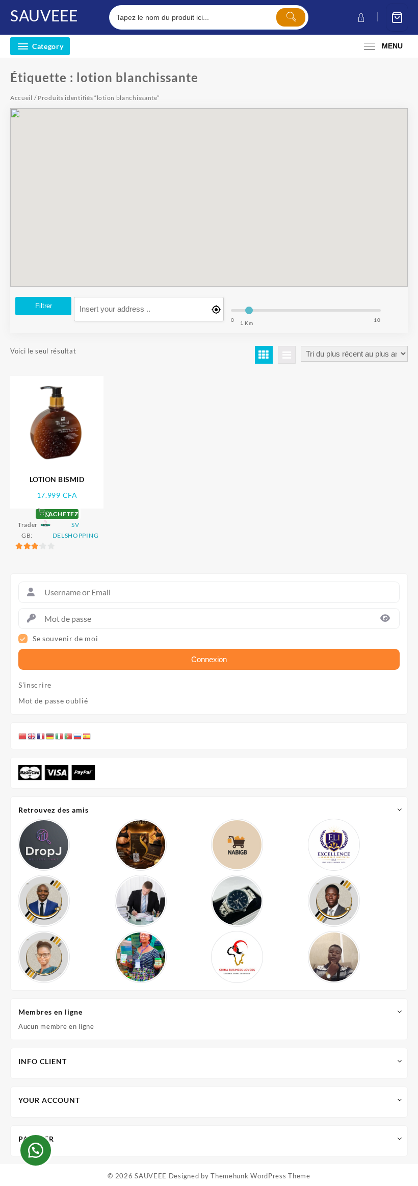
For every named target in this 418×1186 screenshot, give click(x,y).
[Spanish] (87, 735)
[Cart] (397, 17)
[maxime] (237, 900)
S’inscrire (34, 685)
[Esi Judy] (140, 956)
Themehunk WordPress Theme (260, 1176)
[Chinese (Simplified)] (23, 735)
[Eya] (43, 956)
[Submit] (290, 17)
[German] (50, 735)
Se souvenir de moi (65, 639)
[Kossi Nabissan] (237, 844)
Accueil (21, 98)
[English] (32, 735)
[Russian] (78, 735)
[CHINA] (237, 956)
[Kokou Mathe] (333, 844)
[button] (35, 1150)
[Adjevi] (43, 900)
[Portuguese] (68, 735)
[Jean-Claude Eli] (140, 900)
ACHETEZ (63, 514)
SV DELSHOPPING (76, 530)
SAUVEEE (44, 15)
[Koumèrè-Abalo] (140, 844)
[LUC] (333, 900)
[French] (41, 735)
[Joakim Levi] (43, 844)
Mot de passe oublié (53, 701)
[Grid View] (264, 355)
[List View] (287, 355)
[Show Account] (360, 17)
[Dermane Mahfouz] (333, 956)
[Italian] (59, 735)
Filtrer (43, 306)
